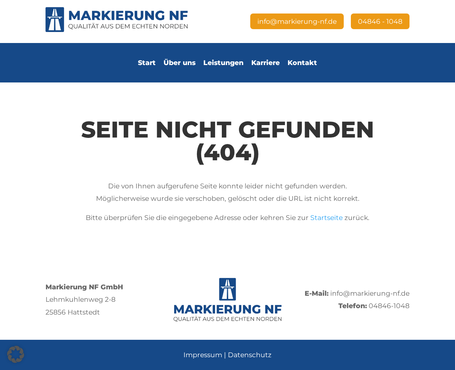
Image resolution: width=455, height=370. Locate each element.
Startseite (326, 217)
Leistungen (223, 62)
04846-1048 (389, 305)
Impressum (202, 354)
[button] (15, 354)
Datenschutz (250, 354)
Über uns (180, 62)
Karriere (265, 62)
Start (147, 62)
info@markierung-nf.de (370, 293)
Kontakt (302, 62)
